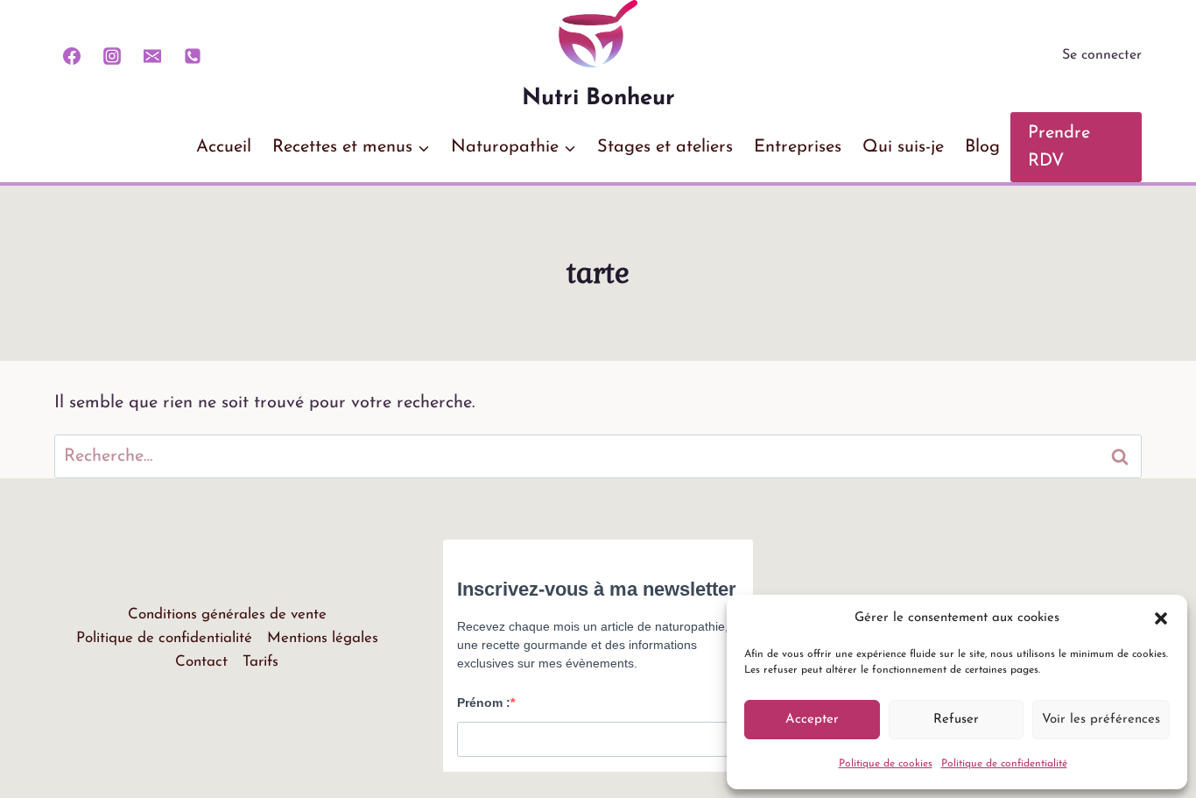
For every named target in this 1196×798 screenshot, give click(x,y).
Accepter (812, 719)
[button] (1161, 618)
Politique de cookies (885, 764)
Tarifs (260, 661)
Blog (982, 147)
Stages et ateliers (665, 147)
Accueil (223, 147)
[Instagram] (112, 56)
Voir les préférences (1101, 719)
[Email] (152, 56)
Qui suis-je (903, 147)
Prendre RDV (1059, 147)
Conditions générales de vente (227, 614)
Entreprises (797, 147)
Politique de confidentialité (1004, 764)
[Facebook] (71, 56)
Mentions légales (322, 638)
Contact (201, 661)
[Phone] (192, 56)
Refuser (956, 719)
